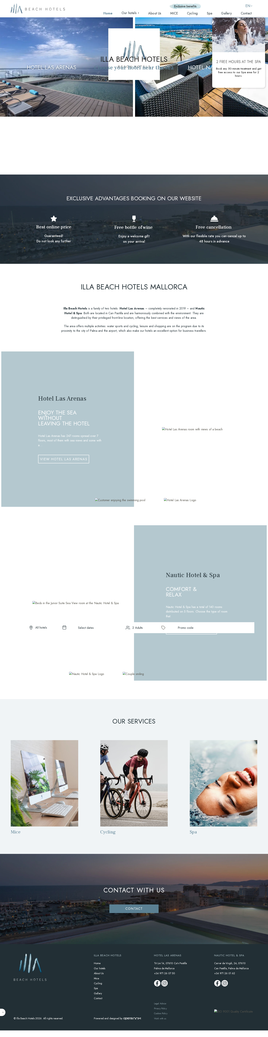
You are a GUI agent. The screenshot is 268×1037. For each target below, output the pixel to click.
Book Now (230, 628)
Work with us (160, 1018)
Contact (246, 13)
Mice (96, 978)
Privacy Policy (160, 1008)
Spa (209, 13)
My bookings (219, 6)
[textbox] (86, 627)
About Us (154, 13)
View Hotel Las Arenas (63, 459)
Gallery (226, 13)
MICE (174, 13)
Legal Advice (160, 1003)
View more (44, 804)
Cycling (192, 13)
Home (108, 13)
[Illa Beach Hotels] (38, 9)
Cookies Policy (160, 1013)
